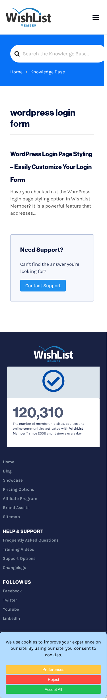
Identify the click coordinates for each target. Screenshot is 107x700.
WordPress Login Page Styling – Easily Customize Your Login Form (51, 167)
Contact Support (43, 285)
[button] (95, 17)
